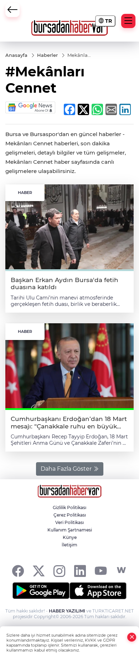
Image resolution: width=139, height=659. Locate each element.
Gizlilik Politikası (69, 507)
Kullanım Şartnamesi (69, 530)
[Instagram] (59, 570)
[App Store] (98, 590)
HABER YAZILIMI (67, 611)
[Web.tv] (121, 570)
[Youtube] (100, 570)
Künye (70, 537)
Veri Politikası (69, 522)
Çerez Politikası (69, 515)
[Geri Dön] (12, 10)
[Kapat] (132, 637)
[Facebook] (18, 570)
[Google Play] (41, 590)
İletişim (69, 544)
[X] (38, 570)
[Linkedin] (80, 570)
